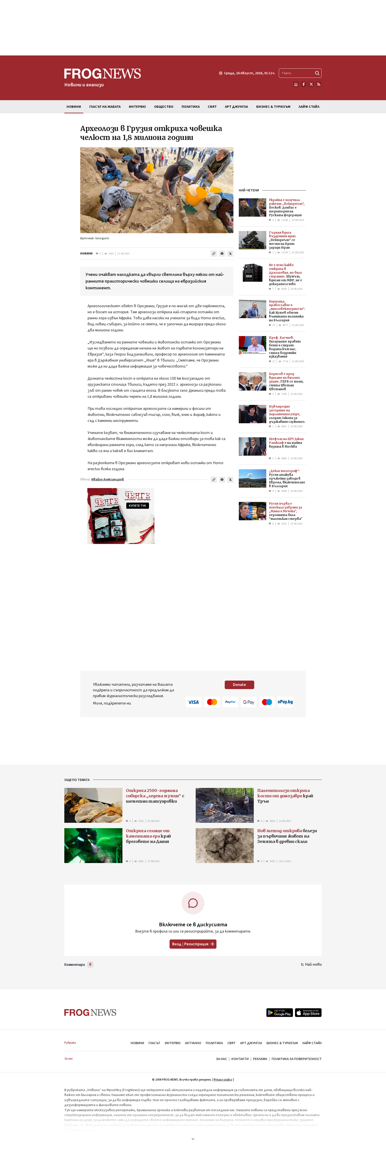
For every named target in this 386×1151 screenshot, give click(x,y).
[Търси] (317, 73)
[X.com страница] (311, 84)
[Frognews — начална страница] (90, 1012)
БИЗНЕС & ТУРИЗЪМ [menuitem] (273, 106)
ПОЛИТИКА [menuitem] (191, 106)
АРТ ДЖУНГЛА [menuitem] (236, 106)
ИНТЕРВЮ (172, 1043)
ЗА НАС (221, 1058)
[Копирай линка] (214, 253)
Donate (239, 685)
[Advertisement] (193, 27)
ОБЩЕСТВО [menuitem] (163, 106)
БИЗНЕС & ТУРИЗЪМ (282, 1043)
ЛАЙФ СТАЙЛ (312, 1043)
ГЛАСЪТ (154, 1043)
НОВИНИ (86, 254)
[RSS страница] (319, 84)
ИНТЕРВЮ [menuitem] (137, 106)
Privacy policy (223, 1079)
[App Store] (308, 1012)
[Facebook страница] (303, 84)
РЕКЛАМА (260, 1058)
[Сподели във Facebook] (222, 253)
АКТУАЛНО (193, 1043)
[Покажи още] (193, 1139)
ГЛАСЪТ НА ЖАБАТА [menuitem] (105, 106)
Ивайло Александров (107, 479)
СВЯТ (231, 1043)
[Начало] (296, 84)
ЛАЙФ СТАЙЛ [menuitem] (309, 106)
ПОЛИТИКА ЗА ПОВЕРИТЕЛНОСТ (297, 1058)
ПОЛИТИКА (214, 1043)
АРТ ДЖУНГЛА (251, 1043)
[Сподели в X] (230, 253)
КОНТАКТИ (240, 1058)
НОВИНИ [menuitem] (74, 106)
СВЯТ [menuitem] (212, 106)
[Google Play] (279, 1012)
